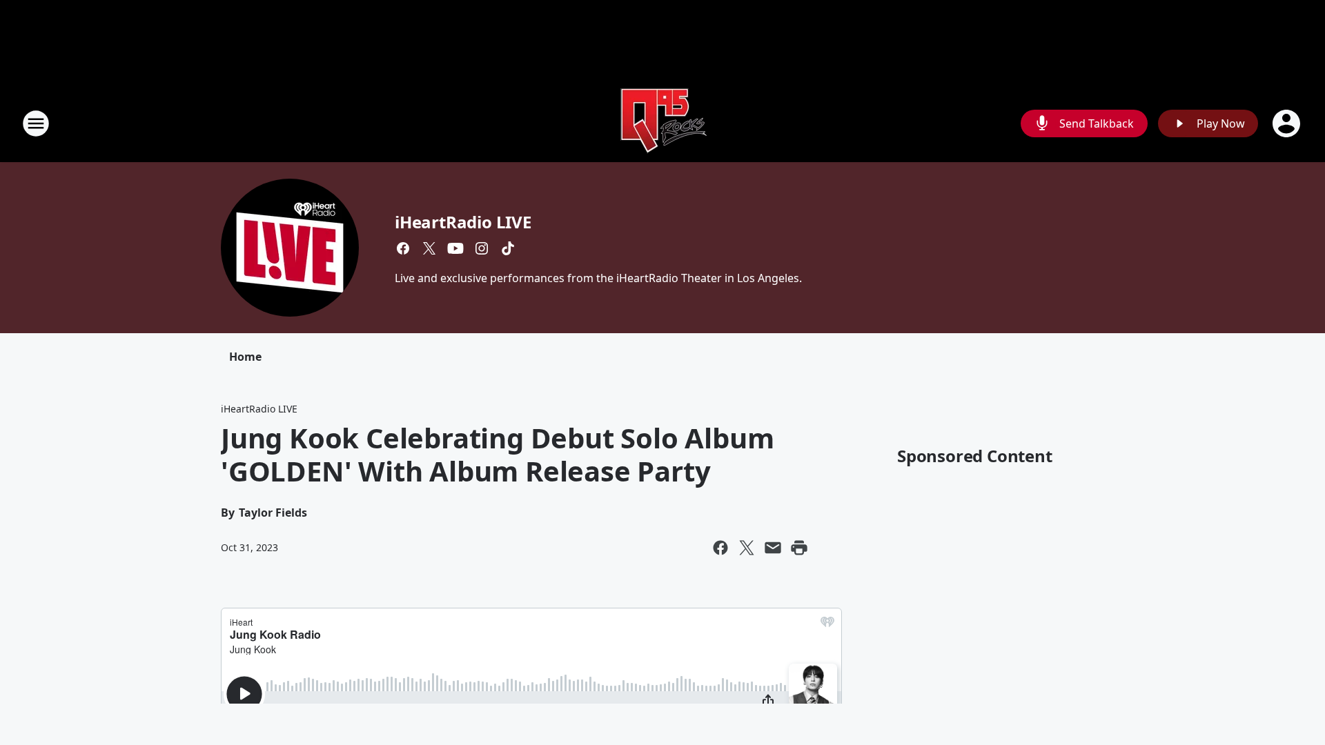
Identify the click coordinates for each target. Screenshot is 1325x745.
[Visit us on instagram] (481, 248)
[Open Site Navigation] (36, 123)
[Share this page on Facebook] (720, 547)
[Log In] (1288, 123)
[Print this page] (799, 547)
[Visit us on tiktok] (508, 248)
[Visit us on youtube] (455, 248)
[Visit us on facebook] (403, 248)
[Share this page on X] (746, 547)
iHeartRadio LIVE (463, 221)
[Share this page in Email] (773, 547)
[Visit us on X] (429, 248)
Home (245, 356)
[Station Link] (662, 123)
